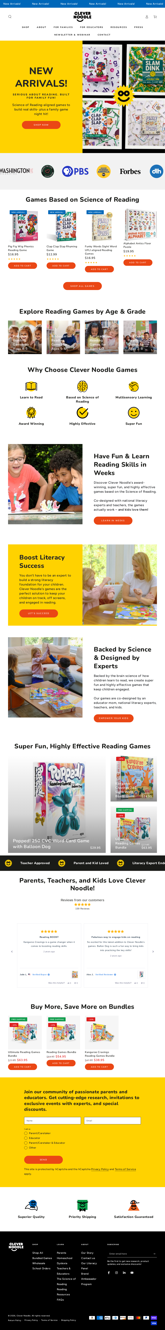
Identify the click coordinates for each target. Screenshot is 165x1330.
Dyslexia (62, 1263)
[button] (10, 16)
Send (43, 1159)
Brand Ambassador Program (88, 1279)
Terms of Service (125, 1169)
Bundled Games (42, 1258)
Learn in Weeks (113, 520)
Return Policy (14, 1320)
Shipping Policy (68, 1320)
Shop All (37, 1252)
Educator (34, 1138)
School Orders (41, 1268)
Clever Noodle (24, 1316)
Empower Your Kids (113, 718)
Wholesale (38, 1263)
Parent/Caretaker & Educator (47, 1142)
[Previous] (12, 952)
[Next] (153, 952)
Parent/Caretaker (40, 1133)
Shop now (41, 124)
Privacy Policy (100, 1169)
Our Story (87, 1252)
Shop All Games (82, 286)
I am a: (27, 1129)
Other (32, 1147)
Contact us (88, 1258)
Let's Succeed (38, 613)
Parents (61, 1252)
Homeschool (65, 1258)
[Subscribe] (155, 1253)
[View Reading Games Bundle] (141, 974)
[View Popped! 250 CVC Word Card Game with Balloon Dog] (74, 974)
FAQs (60, 1299)
